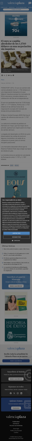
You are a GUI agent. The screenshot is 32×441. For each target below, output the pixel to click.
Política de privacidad (13, 229)
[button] (16, 241)
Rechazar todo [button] (16, 237)
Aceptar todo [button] (16, 233)
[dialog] (16, 220)
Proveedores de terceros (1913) (9, 215)
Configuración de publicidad (14, 226)
